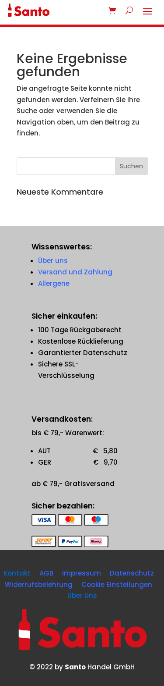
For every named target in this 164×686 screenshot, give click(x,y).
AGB (46, 573)
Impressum (81, 573)
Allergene (54, 283)
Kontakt (17, 573)
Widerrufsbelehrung (39, 584)
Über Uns (82, 595)
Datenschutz (132, 573)
